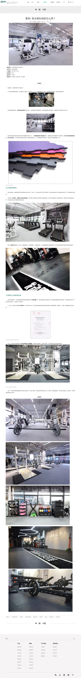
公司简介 (43, 646)
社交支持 (55, 656)
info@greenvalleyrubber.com (12, 3)
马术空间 (19, 665)
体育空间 (19, 646)
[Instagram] (69, 675)
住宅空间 (19, 656)
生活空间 (19, 668)
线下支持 (55, 653)
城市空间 (19, 662)
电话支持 (55, 646)
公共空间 (19, 653)
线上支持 (55, 649)
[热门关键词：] (64, 2)
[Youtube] (60, 675)
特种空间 (19, 659)
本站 (50, 21)
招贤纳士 (43, 656)
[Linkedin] (65, 675)
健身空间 (19, 649)
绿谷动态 (43, 653)
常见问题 (43, 649)
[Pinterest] (73, 675)
